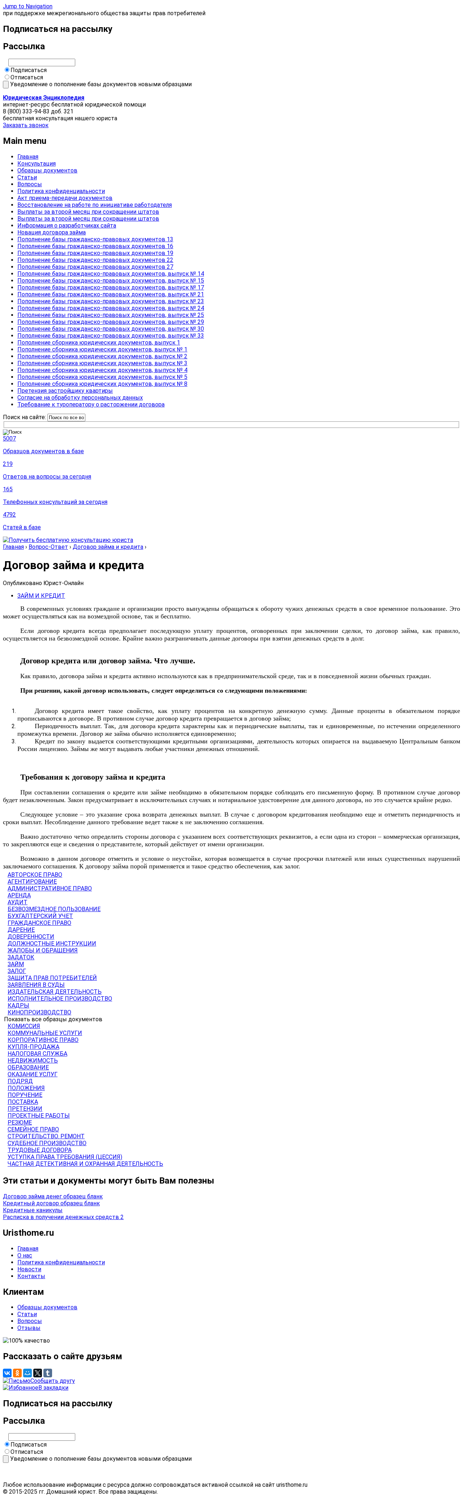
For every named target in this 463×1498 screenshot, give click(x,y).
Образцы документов (47, 170)
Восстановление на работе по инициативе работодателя (94, 204)
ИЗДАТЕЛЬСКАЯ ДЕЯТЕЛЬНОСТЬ (55, 991)
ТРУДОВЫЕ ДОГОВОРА (40, 1150)
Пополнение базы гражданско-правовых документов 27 (95, 266)
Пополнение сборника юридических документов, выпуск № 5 (102, 377)
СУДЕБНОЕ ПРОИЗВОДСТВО (47, 1143)
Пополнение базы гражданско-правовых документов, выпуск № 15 (110, 280)
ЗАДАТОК (21, 957)
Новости (29, 1269)
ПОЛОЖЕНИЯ (26, 1088)
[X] (37, 1373)
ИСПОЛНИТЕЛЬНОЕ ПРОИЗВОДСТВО (60, 998)
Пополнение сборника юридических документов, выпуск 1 (98, 342)
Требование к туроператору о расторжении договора (91, 404)
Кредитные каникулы (33, 1210)
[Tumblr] (47, 1373)
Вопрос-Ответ (48, 546)
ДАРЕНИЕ (21, 929)
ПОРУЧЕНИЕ (25, 1095)
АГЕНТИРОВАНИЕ (32, 881)
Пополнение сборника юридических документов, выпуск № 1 (102, 349)
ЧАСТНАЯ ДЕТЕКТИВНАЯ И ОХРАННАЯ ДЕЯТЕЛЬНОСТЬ (85, 1163)
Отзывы (29, 1327)
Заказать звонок (25, 125)
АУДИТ (17, 902)
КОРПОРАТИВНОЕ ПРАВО (43, 1039)
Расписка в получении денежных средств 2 (63, 1217)
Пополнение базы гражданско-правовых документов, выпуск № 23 (110, 301)
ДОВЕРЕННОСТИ (31, 936)
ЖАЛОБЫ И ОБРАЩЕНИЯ (43, 950)
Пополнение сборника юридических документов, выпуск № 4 (102, 370)
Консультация (36, 163)
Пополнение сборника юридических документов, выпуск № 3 (102, 363)
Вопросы (29, 184)
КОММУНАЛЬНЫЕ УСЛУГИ (45, 1033)
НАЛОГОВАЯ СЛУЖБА (37, 1053)
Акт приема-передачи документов (64, 198)
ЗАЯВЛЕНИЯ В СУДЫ (36, 984)
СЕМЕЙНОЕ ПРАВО (33, 1129)
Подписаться (28, 70)
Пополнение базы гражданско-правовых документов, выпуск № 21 (110, 294)
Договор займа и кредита (108, 546)
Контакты (31, 1276)
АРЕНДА (19, 895)
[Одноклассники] (17, 1373)
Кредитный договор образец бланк (51, 1203)
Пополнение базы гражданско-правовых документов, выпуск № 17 (110, 287)
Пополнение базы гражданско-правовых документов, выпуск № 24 (110, 308)
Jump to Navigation (27, 6)
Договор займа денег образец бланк (53, 1196)
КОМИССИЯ (24, 1026)
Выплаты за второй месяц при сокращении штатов (88, 211)
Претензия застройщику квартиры (65, 390)
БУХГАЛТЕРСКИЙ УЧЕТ (40, 916)
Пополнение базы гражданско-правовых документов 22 (95, 259)
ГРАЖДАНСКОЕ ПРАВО (39, 922)
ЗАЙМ (16, 964)
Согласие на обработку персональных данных (80, 397)
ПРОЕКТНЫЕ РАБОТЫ (39, 1115)
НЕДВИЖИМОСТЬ (33, 1060)
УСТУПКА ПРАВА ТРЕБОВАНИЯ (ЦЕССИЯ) (65, 1156)
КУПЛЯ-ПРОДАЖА (33, 1046)
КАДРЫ (18, 1005)
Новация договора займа (51, 232)
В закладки (53, 1387)
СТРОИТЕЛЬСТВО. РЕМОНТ (46, 1136)
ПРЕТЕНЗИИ (25, 1108)
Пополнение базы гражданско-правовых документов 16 (95, 246)
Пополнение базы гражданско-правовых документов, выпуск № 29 (110, 321)
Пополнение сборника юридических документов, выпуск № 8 (102, 383)
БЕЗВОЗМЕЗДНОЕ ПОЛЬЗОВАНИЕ (54, 909)
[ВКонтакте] (7, 1373)
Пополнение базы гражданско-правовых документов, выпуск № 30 (110, 328)
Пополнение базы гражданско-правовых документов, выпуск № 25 (110, 315)
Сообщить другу (52, 1380)
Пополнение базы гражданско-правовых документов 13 (95, 239)
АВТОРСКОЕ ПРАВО (35, 874)
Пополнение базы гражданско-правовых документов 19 (95, 253)
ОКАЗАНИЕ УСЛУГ (33, 1074)
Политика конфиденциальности (61, 191)
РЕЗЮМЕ (20, 1122)
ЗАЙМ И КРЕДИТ (41, 595)
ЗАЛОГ (17, 971)
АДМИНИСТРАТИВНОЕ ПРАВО (50, 888)
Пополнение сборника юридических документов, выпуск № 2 (102, 356)
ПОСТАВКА (23, 1101)
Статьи (27, 177)
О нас (24, 1255)
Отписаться (26, 77)
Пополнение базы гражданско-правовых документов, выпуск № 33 (110, 335)
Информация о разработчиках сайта (66, 225)
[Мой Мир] (27, 1373)
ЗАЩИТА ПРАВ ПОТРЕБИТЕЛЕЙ (52, 978)
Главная (27, 156)
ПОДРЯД (20, 1081)
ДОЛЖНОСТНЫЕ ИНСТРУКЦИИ (52, 943)
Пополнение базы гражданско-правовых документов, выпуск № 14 (110, 273)
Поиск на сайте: (25, 417)
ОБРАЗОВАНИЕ (28, 1067)
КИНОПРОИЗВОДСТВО (39, 1012)
